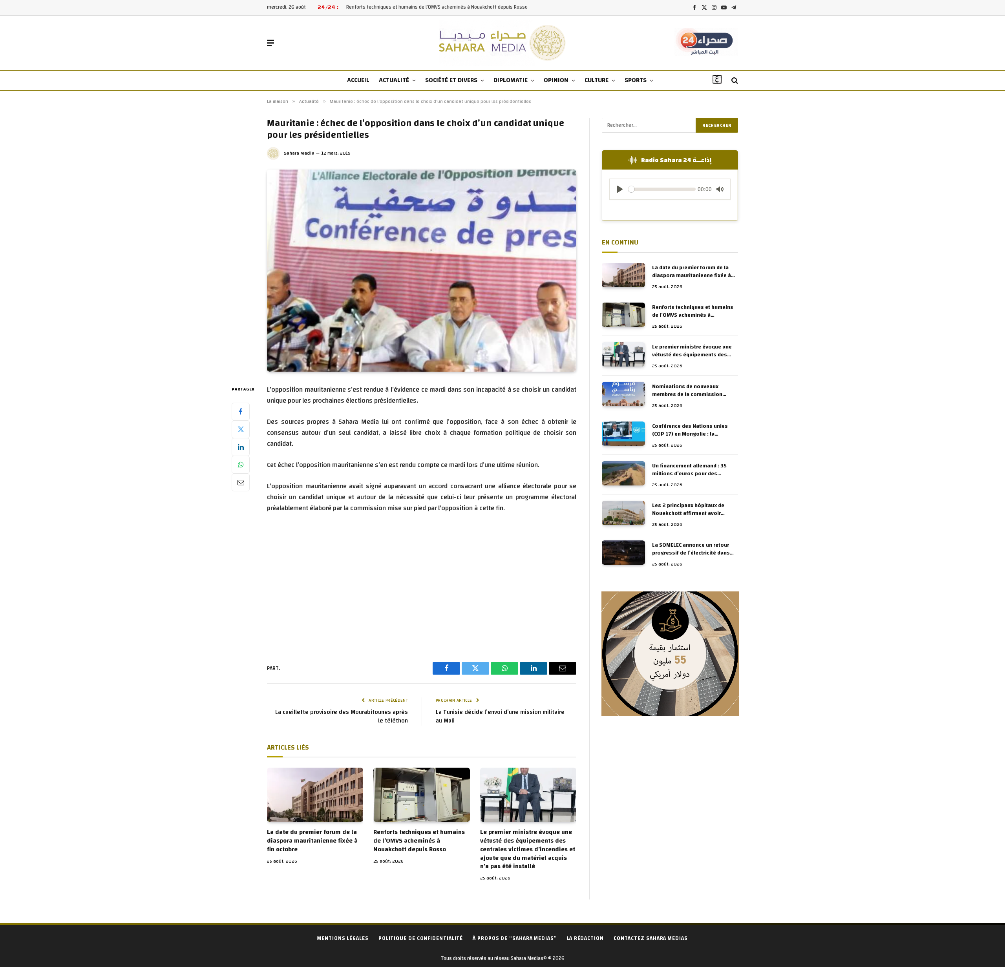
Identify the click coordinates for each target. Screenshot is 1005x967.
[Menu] (270, 43)
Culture (596, 80)
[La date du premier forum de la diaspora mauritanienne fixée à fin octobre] (315, 795)
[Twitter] (241, 429)
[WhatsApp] (241, 464)
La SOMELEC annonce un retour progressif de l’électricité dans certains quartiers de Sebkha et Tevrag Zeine (691, 549)
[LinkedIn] (241, 447)
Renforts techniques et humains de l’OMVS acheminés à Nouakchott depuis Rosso (437, 7)
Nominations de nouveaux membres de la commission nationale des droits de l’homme (693, 390)
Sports (636, 80)
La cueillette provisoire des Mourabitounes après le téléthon (341, 716)
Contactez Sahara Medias (651, 938)
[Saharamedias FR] (502, 42)
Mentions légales (343, 938)
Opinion (556, 80)
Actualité (394, 80)
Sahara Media (299, 153)
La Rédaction (585, 938)
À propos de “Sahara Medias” (515, 938)
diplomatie (510, 80)
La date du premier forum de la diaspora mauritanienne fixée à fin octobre (312, 841)
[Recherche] (734, 80)
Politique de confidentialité (420, 938)
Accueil (358, 80)
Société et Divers (451, 80)
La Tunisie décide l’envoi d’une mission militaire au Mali (500, 716)
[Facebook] (241, 411)
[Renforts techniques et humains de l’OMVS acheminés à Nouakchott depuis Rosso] (421, 795)
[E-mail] (241, 482)
